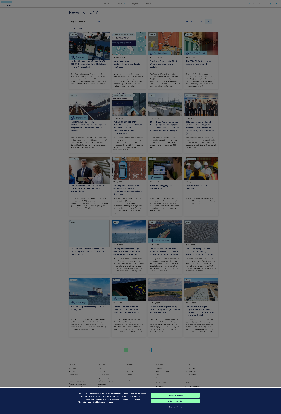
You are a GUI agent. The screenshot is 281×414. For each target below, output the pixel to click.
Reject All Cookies (175, 401)
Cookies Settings (175, 407)
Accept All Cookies (175, 395)
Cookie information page (103, 402)
